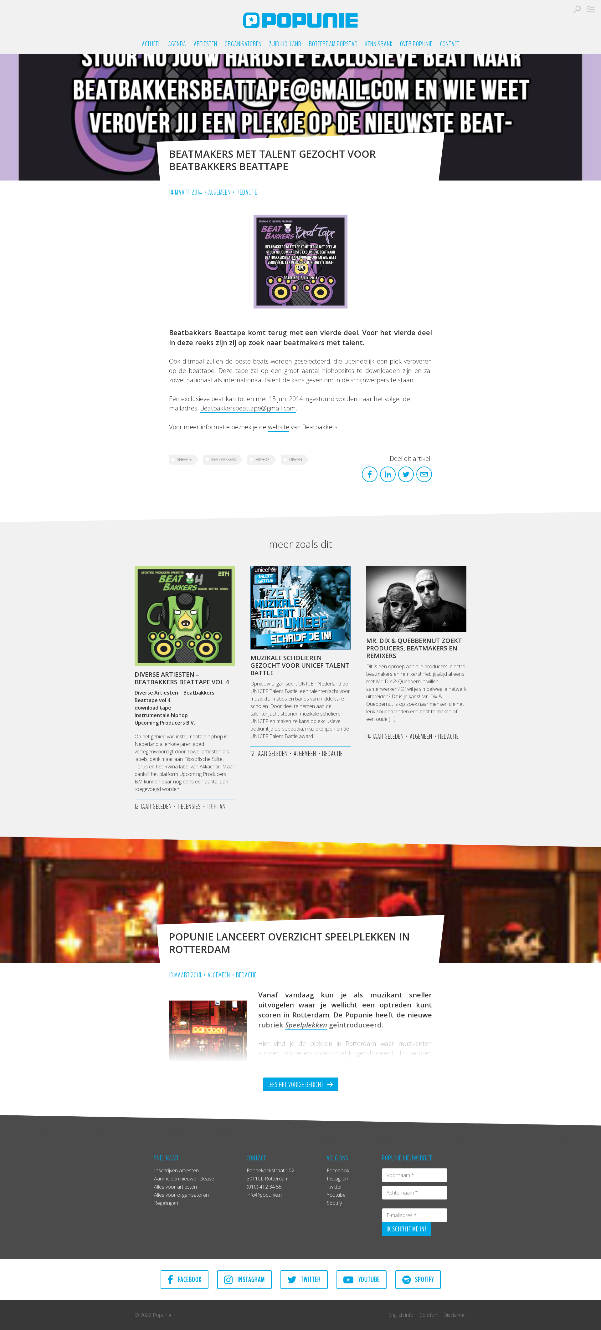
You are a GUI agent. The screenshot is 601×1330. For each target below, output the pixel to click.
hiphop (262, 459)
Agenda (177, 44)
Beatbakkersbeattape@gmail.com (248, 408)
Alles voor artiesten (175, 1186)
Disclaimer (454, 1315)
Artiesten (205, 44)
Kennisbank (379, 44)
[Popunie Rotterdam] (300, 20)
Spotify (334, 1203)
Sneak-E (184, 459)
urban (295, 459)
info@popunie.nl (265, 1194)
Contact (450, 44)
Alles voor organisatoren (181, 1194)
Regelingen (166, 1203)
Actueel (151, 44)
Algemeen (219, 192)
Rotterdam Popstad (333, 44)
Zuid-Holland (285, 44)
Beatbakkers (223, 459)
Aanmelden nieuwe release (184, 1178)
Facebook (338, 1170)
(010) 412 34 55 (264, 1186)
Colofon (428, 1315)
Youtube (336, 1194)
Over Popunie (416, 44)
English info (401, 1315)
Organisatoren (243, 44)
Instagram (338, 1178)
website (278, 427)
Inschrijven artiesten (176, 1170)
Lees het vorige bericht (296, 1084)
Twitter (334, 1186)
